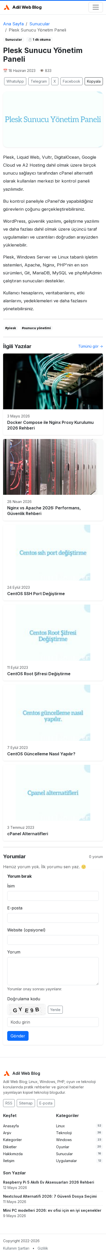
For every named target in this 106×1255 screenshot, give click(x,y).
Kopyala (94, 81)
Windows (64, 1140)
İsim (11, 885)
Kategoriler (12, 1140)
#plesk (10, 328)
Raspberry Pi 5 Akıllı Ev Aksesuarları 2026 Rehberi (48, 1182)
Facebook (71, 81)
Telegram (39, 81)
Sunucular (39, 23)
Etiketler (10, 1147)
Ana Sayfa (13, 23)
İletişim (8, 1161)
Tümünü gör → (90, 346)
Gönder (18, 1035)
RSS (8, 1103)
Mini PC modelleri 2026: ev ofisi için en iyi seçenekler (52, 1210)
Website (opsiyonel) (26, 929)
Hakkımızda (13, 1154)
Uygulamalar (66, 1161)
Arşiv (7, 1133)
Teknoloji (64, 1133)
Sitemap (26, 1103)
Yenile (55, 1009)
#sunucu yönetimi (36, 328)
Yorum (13, 951)
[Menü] (96, 7)
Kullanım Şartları (16, 1248)
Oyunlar (62, 1147)
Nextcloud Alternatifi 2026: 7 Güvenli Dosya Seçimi (50, 1196)
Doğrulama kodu (23, 998)
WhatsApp (15, 81)
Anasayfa (11, 1126)
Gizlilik (43, 1248)
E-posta (14, 907)
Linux (60, 1126)
